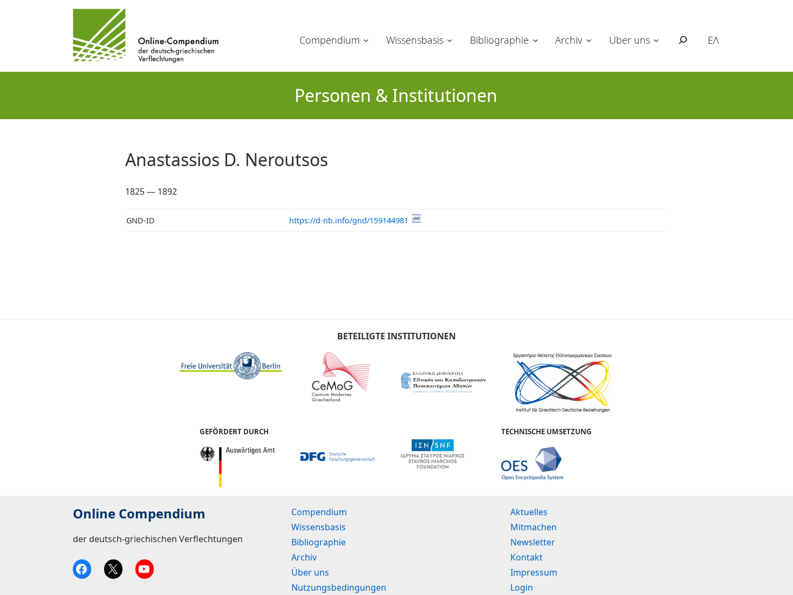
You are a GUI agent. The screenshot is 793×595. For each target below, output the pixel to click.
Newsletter (532, 542)
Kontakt (526, 557)
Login (521, 587)
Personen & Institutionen (396, 95)
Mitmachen (533, 527)
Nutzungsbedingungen (338, 587)
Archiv (568, 39)
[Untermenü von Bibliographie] (535, 40)
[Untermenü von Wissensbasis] (450, 40)
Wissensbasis (414, 39)
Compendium (329, 39)
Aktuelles (529, 512)
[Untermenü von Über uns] (656, 40)
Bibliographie (499, 39)
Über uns (629, 39)
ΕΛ (713, 39)
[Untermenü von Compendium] (366, 40)
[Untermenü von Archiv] (589, 40)
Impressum (533, 572)
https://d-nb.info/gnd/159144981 (348, 220)
